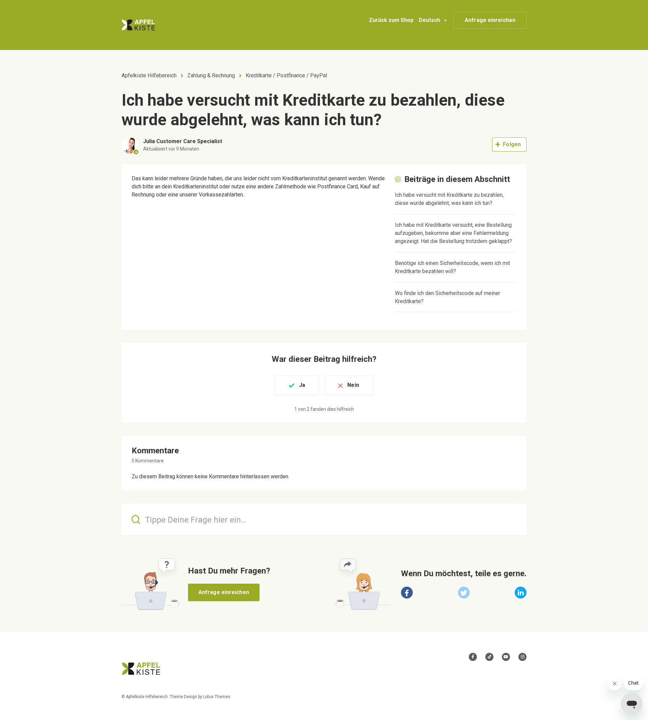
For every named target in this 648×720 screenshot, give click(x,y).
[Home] (138, 25)
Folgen (512, 144)
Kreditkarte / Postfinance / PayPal (286, 75)
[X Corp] (464, 592)
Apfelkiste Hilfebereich (149, 75)
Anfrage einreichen (490, 20)
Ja (302, 385)
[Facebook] (407, 592)
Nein (353, 385)
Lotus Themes (216, 696)
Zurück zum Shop (391, 20)
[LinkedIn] (520, 592)
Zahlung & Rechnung (211, 75)
